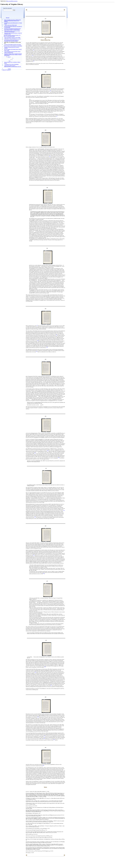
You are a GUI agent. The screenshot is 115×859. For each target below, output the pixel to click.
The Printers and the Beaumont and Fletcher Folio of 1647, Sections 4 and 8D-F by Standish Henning (12, 29)
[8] (56, 335)
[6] (49, 156)
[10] (47, 347)
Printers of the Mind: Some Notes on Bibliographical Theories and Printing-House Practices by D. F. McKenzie (12, 20)
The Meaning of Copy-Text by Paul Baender (12, 64)
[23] (44, 736)
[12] (47, 450)
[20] (35, 672)
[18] (43, 573)
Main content (9, 1)
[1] (33, 50)
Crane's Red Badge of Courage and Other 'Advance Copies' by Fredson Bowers (12, 52)
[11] (36, 351)
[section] (9, 68)
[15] (64, 510)
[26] (43, 765)
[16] (35, 517)
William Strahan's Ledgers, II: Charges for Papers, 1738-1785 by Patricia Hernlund (12, 31)
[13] (35, 453)
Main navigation (14, 1)
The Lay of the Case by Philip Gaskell (11, 25)
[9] (37, 340)
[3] (33, 61)
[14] (58, 457)
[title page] (7, 17)
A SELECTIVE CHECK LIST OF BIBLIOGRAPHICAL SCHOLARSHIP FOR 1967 (12, 66)
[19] (45, 666)
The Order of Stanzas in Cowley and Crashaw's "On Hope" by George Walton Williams (12, 36)
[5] (56, 116)
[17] (33, 555)
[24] (44, 738)
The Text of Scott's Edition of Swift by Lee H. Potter (12, 44)
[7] (37, 325)
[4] (50, 90)
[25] (54, 739)
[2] (32, 55)
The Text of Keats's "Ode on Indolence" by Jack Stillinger (13, 45)
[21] (51, 685)
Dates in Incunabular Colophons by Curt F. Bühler (12, 37)
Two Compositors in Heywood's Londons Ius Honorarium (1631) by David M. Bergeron (11, 40)
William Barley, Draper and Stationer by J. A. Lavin (12, 38)
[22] (38, 717)
